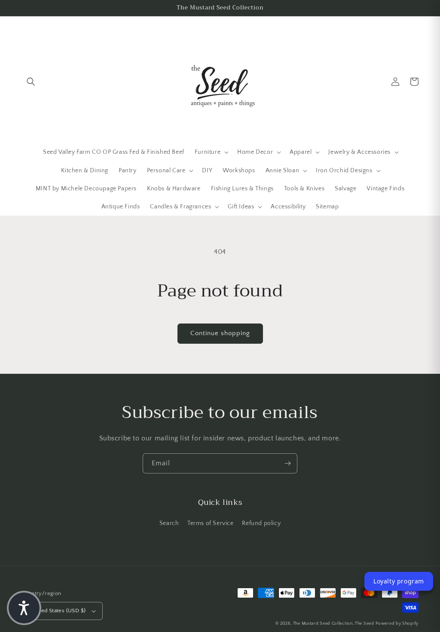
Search (169, 523)
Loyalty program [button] (398, 581)
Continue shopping (220, 333)
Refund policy (261, 523)
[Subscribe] (287, 463)
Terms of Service (210, 523)
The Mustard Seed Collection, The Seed (333, 623)
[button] (30, 81)
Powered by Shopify (397, 623)
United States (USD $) (58, 611)
